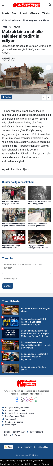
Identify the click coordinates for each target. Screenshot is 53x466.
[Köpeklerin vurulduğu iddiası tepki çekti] (13, 237)
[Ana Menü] (3, 5)
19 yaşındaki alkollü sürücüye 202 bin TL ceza (38, 247)
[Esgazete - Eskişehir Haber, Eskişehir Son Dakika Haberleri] (26, 4)
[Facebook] (17, 399)
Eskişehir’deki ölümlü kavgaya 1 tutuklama (25, 20)
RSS (10, 447)
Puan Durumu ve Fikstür (15, 416)
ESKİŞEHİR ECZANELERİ (14, 432)
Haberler (6, 27)
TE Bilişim (33, 455)
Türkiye (46, 13)
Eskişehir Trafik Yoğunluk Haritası (19, 413)
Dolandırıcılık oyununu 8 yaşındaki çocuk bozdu (37, 224)
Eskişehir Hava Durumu (15, 410)
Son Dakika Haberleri (14, 422)
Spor (14, 13)
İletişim (7, 435)
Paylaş (8, 97)
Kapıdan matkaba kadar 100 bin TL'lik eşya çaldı (39, 202)
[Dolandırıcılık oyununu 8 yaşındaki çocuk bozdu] (39, 214)
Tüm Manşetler (11, 419)
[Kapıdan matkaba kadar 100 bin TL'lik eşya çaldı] (39, 192)
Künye (17, 435)
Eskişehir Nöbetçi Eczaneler (17, 407)
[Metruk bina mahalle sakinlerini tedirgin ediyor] (26, 78)
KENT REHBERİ (36, 432)
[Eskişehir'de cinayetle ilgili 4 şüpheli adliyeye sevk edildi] (13, 214)
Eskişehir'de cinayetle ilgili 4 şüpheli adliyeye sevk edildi (13, 224)
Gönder (7, 286)
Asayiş (5, 13)
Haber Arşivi (10, 425)
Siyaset (23, 13)
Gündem (34, 13)
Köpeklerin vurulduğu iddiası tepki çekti (11, 247)
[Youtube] (31, 399)
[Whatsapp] (36, 399)
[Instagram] (26, 399)
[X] (22, 399)
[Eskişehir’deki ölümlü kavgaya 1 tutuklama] (13, 192)
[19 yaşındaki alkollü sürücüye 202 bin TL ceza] (39, 237)
